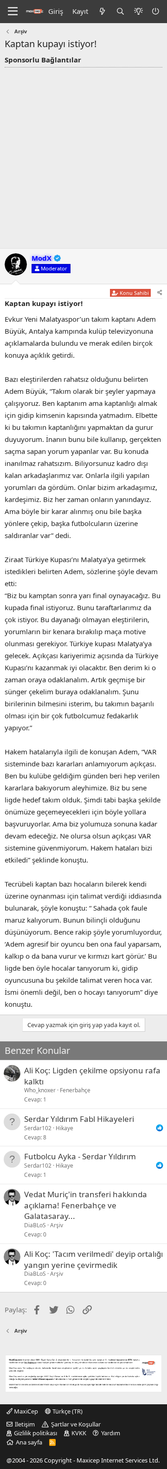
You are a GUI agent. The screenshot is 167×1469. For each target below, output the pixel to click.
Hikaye (64, 1128)
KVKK (78, 1433)
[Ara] (120, 11)
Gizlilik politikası (35, 1433)
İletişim (25, 1424)
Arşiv (56, 1225)
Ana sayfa (29, 1442)
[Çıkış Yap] (156, 11)
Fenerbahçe (75, 1090)
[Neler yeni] (102, 11)
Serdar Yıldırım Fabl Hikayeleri (79, 1119)
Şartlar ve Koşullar (76, 1424)
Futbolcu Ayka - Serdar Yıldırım (80, 1156)
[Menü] (13, 11)
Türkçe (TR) (67, 1411)
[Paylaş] (160, 293)
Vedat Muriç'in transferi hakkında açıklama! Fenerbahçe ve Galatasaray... (85, 1205)
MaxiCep (25, 1411)
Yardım (110, 1433)
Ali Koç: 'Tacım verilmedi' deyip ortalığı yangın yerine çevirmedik (93, 1259)
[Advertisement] (83, 155)
